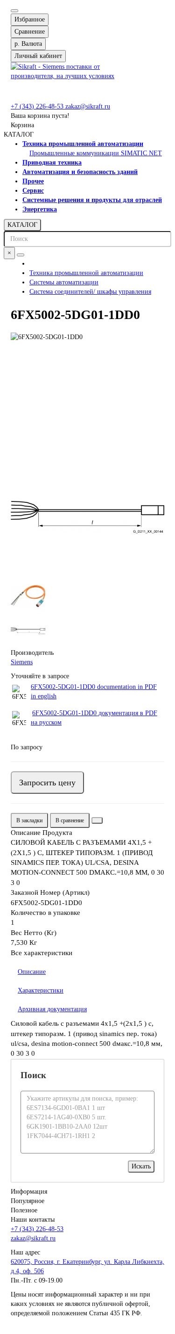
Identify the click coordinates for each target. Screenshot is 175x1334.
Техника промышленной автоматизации (82, 143)
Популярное (27, 1200)
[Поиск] (20, 255)
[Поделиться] (97, 820)
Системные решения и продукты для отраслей (92, 199)
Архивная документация (52, 1009)
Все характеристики (41, 953)
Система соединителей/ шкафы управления (90, 291)
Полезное (24, 1210)
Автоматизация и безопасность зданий (80, 171)
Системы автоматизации (63, 282)
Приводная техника (52, 162)
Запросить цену (47, 782)
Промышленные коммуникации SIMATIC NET (95, 153)
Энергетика (39, 209)
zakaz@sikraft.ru (87, 106)
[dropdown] (14, 10)
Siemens (22, 662)
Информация (29, 1191)
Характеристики (40, 990)
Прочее (33, 181)
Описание (32, 971)
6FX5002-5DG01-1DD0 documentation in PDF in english (94, 691)
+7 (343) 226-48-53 (38, 106)
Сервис (33, 190)
